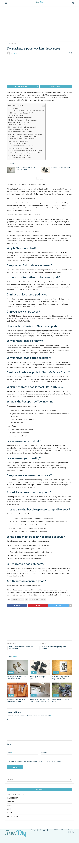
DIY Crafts (14, 43)
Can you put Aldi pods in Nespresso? (21, 118)
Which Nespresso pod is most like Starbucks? (25, 136)
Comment (10, 720)
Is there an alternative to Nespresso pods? (23, 120)
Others (9, 813)
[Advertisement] (39, 25)
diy (26, 599)
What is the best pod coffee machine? (22, 139)
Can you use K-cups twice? (18, 125)
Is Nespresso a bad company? (20, 155)
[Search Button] (70, 780)
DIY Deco (10, 805)
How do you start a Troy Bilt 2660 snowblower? (29, 111)
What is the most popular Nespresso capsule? (25, 153)
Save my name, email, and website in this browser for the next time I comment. (36, 761)
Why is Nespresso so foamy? (19, 129)
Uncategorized (12, 816)
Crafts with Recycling (15, 794)
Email (9, 753)
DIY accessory (12, 798)
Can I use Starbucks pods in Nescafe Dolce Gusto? (25, 134)
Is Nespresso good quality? (19, 143)
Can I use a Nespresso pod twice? (20, 122)
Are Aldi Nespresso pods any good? (22, 148)
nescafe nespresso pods (37, 599)
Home (8, 43)
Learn (11, 672)
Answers (14, 599)
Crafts (21, 599)
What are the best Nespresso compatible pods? (26, 150)
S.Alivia (15, 53)
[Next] (41, 178)
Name (9, 744)
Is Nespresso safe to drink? (19, 141)
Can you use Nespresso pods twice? (22, 146)
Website (44, 753)
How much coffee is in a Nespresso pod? (22, 127)
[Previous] (37, 178)
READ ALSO (17, 108)
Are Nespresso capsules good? (20, 157)
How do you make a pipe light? (23, 113)
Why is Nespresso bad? (17, 115)
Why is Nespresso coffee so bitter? (21, 132)
